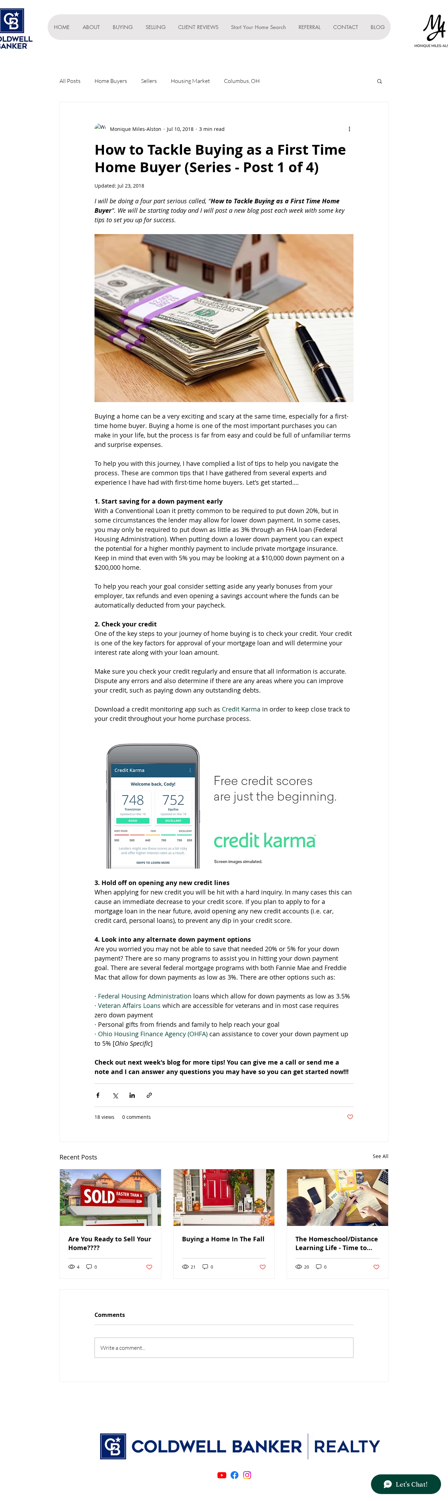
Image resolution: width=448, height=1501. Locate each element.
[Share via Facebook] (97, 1095)
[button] (379, 81)
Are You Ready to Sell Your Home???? (109, 1243)
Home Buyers (110, 80)
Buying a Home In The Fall (223, 1239)
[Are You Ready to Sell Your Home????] (110, 1197)
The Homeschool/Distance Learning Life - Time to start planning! (336, 1243)
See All (380, 1156)
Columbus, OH (242, 80)
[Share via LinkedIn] (132, 1095)
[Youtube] (222, 1475)
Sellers (149, 80)
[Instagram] (247, 1475)
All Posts (69, 80)
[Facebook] (234, 1475)
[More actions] (349, 129)
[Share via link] (149, 1095)
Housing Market (190, 80)
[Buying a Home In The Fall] (224, 1197)
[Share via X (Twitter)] (115, 1095)
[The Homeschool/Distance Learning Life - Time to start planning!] (337, 1197)
